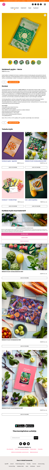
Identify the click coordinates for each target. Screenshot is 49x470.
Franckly (28, 463)
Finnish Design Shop (20, 463)
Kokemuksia (33, 449)
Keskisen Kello (20, 466)
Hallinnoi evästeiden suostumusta (20, 452)
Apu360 (6, 463)
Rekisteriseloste (34, 452)
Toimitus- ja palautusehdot (22, 449)
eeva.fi (12, 463)
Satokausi (32, 466)
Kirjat (29, 8)
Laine (27, 466)
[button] (45, 15)
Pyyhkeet (35, 8)
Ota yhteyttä (10, 449)
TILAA (36, 437)
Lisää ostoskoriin (13, 82)
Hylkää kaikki (24, 237)
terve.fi (38, 466)
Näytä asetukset (24, 241)
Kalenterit (23, 8)
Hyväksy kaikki (24, 234)
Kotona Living (41, 463)
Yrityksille (40, 449)
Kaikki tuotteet (15, 8)
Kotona (34, 463)
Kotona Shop (12, 466)
